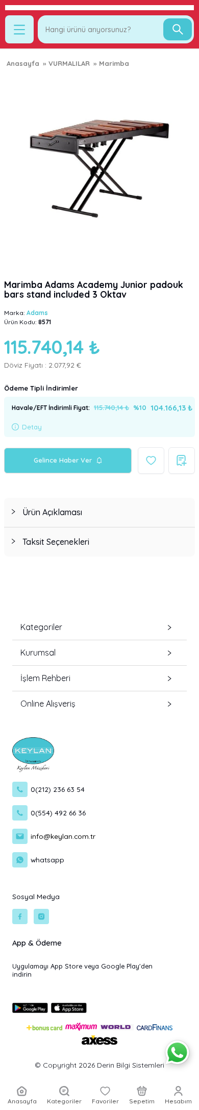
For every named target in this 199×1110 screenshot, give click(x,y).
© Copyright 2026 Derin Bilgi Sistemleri (99, 1065)
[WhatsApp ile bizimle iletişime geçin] (177, 1053)
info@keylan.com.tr (63, 836)
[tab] (99, 512)
